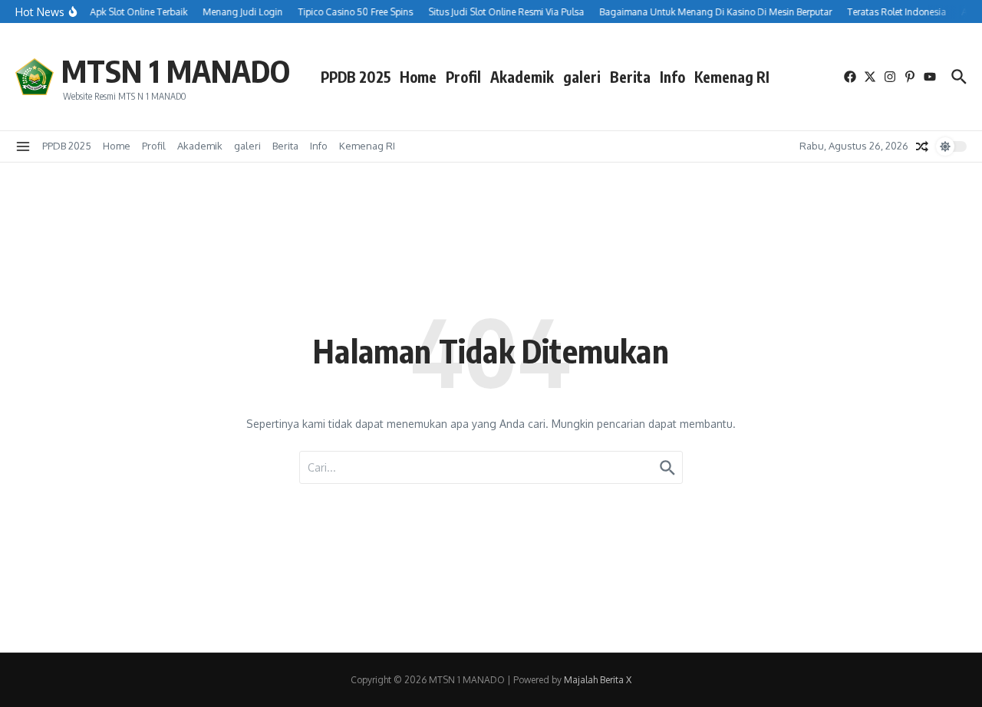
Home (418, 76)
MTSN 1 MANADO (175, 70)
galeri (582, 76)
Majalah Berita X (597, 680)
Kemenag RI (731, 76)
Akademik (522, 76)
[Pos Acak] (922, 146)
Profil (463, 76)
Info (672, 76)
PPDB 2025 (355, 76)
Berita (630, 76)
